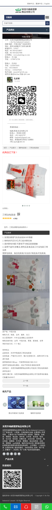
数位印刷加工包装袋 (16, 413)
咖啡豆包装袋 (36, 413)
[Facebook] (4, 453)
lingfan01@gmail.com (22, 137)
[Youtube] (19, 453)
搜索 (47, 23)
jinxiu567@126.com (20, 72)
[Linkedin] (11, 453)
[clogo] (26, 11)
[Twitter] (15, 453)
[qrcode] (12, 479)
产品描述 (7, 233)
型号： (6, 227)
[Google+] (7, 453)
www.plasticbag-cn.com (21, 55)
